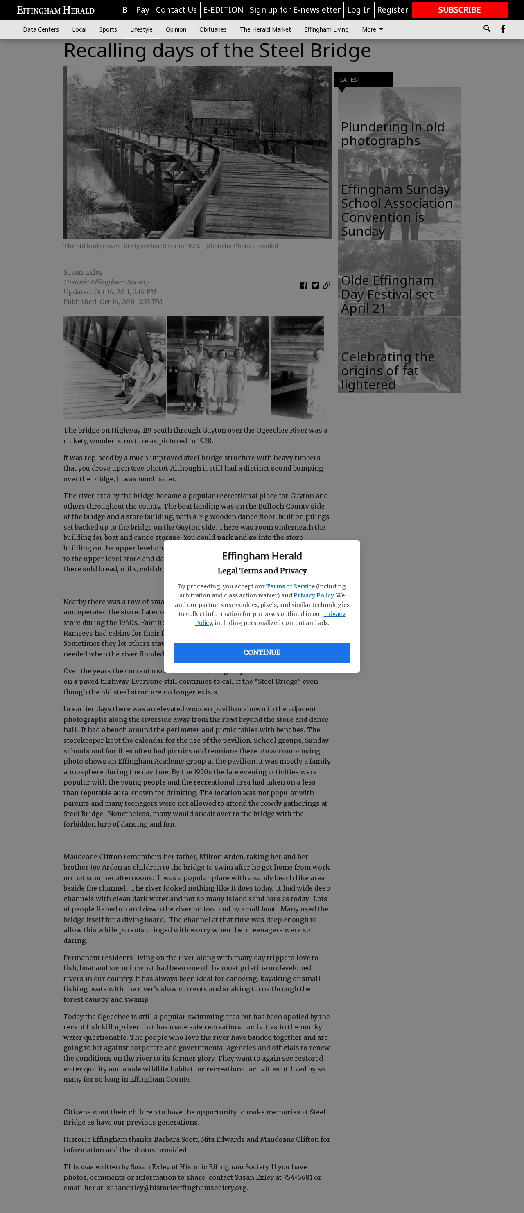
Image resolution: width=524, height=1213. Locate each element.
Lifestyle (141, 29)
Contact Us (176, 10)
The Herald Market (265, 29)
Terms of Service (290, 586)
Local (79, 29)
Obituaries (213, 29)
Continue (262, 652)
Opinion (176, 29)
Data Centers (41, 29)
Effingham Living (326, 29)
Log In (359, 10)
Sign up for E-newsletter (295, 10)
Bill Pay (135, 10)
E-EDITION (223, 10)
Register (392, 10)
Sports (108, 29)
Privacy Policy (314, 595)
